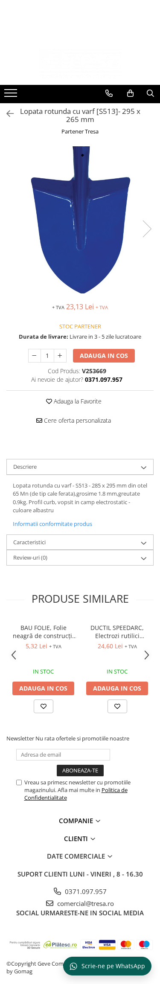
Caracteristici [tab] (29, 542)
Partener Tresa (80, 131)
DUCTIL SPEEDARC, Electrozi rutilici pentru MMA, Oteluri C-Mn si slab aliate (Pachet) (117, 632)
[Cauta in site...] (150, 93)
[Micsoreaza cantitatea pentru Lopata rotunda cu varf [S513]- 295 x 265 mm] (34, 356)
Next (147, 229)
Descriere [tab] (25, 466)
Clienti (77, 838)
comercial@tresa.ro (84, 903)
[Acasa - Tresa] (80, 63)
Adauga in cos (104, 355)
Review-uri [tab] (30, 557)
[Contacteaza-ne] (109, 93)
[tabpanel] (80, 220)
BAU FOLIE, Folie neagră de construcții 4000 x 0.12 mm (43, 632)
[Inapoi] (6, 113)
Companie (77, 820)
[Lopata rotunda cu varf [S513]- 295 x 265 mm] (80, 220)
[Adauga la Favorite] (43, 706)
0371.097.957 (85, 891)
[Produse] (11, 95)
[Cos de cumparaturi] (130, 93)
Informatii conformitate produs (52, 524)
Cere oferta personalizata (76, 420)
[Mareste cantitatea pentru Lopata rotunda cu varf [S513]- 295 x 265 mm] (60, 356)
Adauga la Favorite (77, 401)
